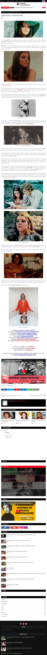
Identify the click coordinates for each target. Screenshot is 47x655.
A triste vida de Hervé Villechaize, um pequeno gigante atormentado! (16, 471)
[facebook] (43, 1)
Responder (7, 437)
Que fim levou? (24, 616)
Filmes (24, 605)
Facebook (31, 346)
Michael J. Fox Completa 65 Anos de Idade (38, 421)
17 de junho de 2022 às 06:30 (9, 433)
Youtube (32, 348)
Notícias (24, 608)
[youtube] (14, 527)
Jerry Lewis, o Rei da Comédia (13, 584)
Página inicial (4, 12)
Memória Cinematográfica (20, 401)
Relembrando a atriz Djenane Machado (10, 478)
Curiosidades (24, 603)
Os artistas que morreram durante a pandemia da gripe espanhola (20, 579)
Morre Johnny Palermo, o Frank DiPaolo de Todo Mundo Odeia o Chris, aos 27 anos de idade (26, 573)
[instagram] (44, 1)
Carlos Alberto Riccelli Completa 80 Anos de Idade (24, 7)
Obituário (24, 612)
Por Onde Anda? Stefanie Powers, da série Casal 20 (17, 556)
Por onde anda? (24, 614)
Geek (24, 607)
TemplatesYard (11, 653)
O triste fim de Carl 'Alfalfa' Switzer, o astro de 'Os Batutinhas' (15, 486)
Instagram (29, 350)
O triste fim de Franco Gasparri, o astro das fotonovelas (18, 540)
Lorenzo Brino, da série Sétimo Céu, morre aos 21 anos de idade (20, 562)
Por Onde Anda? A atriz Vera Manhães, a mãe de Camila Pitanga (15, 493)
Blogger (21, 653)
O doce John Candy (10, 568)
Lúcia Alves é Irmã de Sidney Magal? (27, 339)
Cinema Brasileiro (10, 385)
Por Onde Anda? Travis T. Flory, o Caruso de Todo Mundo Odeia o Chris (21, 534)
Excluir (11, 437)
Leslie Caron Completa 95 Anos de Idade (23, 421)
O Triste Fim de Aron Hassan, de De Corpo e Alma (27, 340)
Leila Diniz (20, 90)
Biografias (9, 12)
